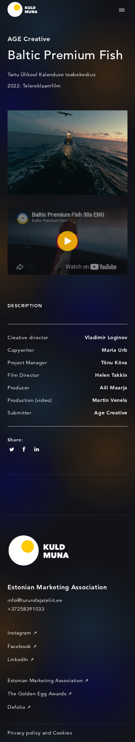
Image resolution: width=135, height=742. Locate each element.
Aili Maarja (113, 388)
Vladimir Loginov (106, 337)
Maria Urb (114, 350)
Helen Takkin (111, 375)
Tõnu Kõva (114, 363)
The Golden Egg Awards (37, 694)
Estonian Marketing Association (45, 680)
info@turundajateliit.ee (35, 600)
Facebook (19, 646)
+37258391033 (26, 609)
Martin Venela (109, 400)
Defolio (16, 707)
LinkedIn (18, 659)
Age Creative (110, 413)
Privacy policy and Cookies (40, 733)
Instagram (19, 633)
